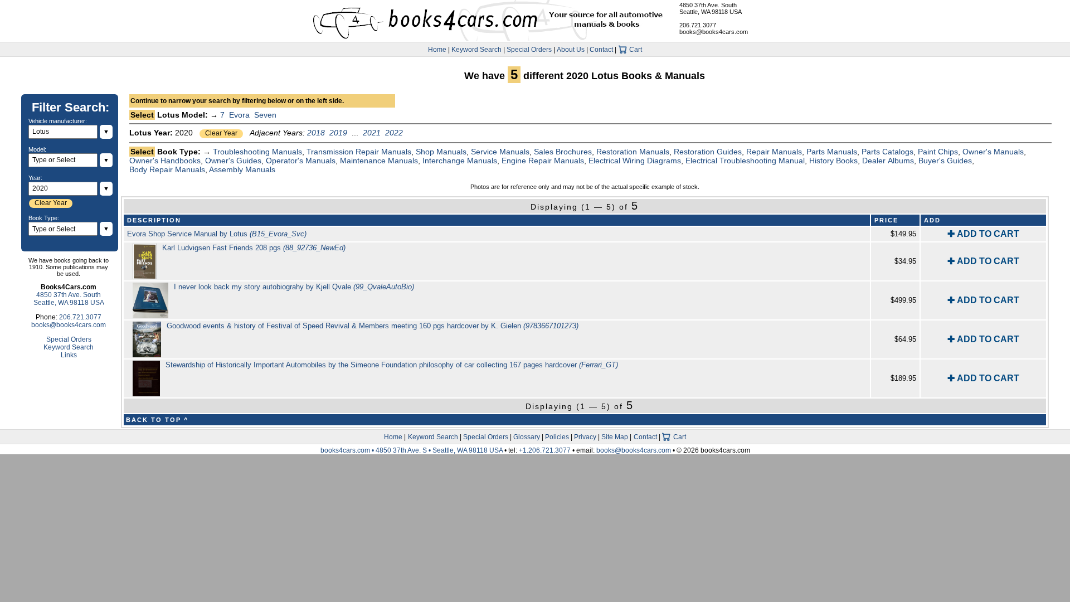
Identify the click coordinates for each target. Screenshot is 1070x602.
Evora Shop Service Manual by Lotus (217, 234)
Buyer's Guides (945, 160)
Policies (557, 437)
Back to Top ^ (157, 419)
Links (69, 355)
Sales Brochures (563, 151)
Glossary (526, 437)
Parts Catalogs (887, 151)
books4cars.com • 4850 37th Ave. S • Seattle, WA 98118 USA (412, 450)
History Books (833, 160)
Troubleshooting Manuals (257, 151)
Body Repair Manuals (167, 169)
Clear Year (221, 133)
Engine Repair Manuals (543, 160)
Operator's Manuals (300, 160)
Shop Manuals (441, 151)
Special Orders (529, 50)
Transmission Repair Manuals (359, 151)
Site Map (614, 437)
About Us (571, 50)
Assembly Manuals (242, 169)
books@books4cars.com (713, 31)
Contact (601, 50)
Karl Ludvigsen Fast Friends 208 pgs (254, 248)
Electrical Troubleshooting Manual (745, 160)
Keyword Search (476, 50)
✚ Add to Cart (983, 234)
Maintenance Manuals (379, 160)
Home (437, 50)
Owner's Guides (233, 160)
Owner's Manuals (993, 151)
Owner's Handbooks (165, 160)
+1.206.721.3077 (545, 450)
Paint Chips (938, 151)
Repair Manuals (774, 151)
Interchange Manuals (459, 160)
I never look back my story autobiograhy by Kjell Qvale (294, 287)
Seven (265, 114)
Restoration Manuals (632, 151)
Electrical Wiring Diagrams (634, 160)
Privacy (585, 437)
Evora (239, 114)
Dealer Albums (888, 160)
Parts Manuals (831, 151)
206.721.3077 (697, 25)
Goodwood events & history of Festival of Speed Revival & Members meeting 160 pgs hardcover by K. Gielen (372, 326)
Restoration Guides (708, 151)
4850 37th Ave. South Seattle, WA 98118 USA (710, 8)
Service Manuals (500, 151)
